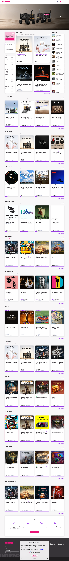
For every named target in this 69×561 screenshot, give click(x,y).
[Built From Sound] (27, 317)
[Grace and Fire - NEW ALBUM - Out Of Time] (11, 387)
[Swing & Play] (11, 282)
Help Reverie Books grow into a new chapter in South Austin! (27, 223)
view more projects (47, 93)
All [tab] (16, 34)
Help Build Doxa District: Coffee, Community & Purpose (57, 293)
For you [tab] (6, 133)
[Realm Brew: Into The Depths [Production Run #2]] (57, 352)
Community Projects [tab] (22, 98)
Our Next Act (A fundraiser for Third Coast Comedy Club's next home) (26, 188)
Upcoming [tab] (9, 133)
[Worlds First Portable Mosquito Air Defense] (42, 107)
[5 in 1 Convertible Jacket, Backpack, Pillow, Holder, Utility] (57, 142)
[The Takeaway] (27, 282)
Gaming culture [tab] (28, 98)
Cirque (53, 257)
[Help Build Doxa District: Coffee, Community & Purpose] (57, 282)
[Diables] (57, 387)
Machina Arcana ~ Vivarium (41, 397)
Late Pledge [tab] (19, 133)
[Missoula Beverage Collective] (57, 212)
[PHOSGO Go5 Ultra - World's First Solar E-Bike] (24, 73)
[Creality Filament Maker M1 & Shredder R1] (11, 107)
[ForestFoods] (42, 212)
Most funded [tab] (11, 343)
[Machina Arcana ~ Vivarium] (42, 387)
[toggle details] (32, 62)
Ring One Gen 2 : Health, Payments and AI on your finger (41, 153)
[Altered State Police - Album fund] (57, 177)
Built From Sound (24, 327)
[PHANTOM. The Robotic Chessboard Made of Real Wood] (57, 107)
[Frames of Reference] (42, 177)
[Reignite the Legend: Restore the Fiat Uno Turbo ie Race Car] (42, 317)
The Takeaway (24, 292)
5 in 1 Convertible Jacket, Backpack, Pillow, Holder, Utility (57, 153)
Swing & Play (8, 292)
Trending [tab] (6, 343)
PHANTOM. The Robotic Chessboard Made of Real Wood (57, 118)
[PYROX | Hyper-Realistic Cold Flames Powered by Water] (42, 73)
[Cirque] (57, 247)
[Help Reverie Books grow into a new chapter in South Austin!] (27, 212)
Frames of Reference (40, 187)
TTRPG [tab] (13, 238)
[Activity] (60, 1)
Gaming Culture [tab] (32, 34)
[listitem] (10, 57)
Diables (53, 397)
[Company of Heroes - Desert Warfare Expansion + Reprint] (27, 387)
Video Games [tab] (18, 238)
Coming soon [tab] (7, 308)
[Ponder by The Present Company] (11, 317)
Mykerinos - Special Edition (42, 257)
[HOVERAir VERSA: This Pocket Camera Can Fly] (42, 44)
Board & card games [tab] (8, 238)
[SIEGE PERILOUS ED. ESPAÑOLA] (57, 317)
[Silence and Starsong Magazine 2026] (11, 177)
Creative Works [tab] (27, 34)
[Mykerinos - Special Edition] (42, 247)
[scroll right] (49, 34)
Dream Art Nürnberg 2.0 (10, 222)
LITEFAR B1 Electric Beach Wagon (24, 55)
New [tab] (11, 308)
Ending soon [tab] (24, 133)
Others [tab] (22, 238)
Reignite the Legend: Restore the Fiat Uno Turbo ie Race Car (41, 328)
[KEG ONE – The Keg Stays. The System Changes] (42, 282)
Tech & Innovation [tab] (21, 34)
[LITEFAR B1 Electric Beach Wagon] (24, 44)
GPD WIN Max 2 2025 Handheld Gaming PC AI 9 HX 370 (26, 118)
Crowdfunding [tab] (14, 133)
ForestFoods (38, 222)
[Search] (28, 2)
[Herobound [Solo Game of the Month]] (27, 247)
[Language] (57, 1)
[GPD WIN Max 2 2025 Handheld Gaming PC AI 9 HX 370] (27, 107)
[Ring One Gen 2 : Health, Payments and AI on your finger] (42, 142)
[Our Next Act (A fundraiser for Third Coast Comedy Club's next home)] (27, 177)
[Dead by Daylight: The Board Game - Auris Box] (11, 247)
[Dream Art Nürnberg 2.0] (11, 212)
